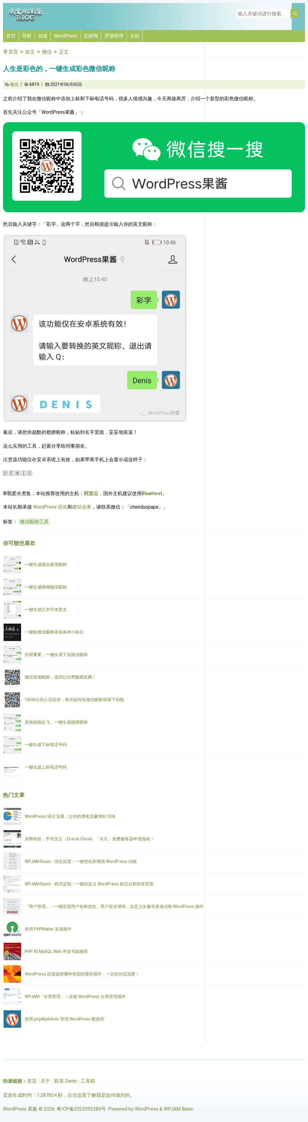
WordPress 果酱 (20, 1109)
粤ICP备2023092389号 (81, 1109)
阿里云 (91, 493)
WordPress (65, 36)
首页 (11, 36)
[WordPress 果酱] (26, 21)
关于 (45, 1081)
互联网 (91, 36)
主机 (135, 36)
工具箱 (88, 1081)
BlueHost (152, 493)
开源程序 (114, 36)
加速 (43, 36)
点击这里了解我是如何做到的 (98, 1095)
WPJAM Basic (178, 1109)
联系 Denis (65, 1081)
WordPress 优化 (50, 507)
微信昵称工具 (34, 522)
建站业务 (81, 507)
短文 (30, 52)
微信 (47, 52)
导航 (27, 36)
